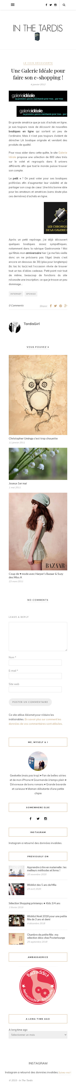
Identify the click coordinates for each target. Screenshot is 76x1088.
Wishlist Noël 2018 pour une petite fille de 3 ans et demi (47, 918)
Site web (14, 684)
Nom (12, 657)
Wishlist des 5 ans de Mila (41, 884)
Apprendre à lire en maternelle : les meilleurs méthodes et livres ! (46, 869)
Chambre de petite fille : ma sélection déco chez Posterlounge (46, 936)
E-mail (13, 670)
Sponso (31, 294)
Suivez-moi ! (64, 1072)
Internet (16, 294)
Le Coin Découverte (38, 63)
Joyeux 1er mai (18, 483)
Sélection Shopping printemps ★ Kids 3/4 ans (34, 903)
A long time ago (18, 1029)
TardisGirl (32, 323)
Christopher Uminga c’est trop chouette (33, 438)
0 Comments (16, 305)
